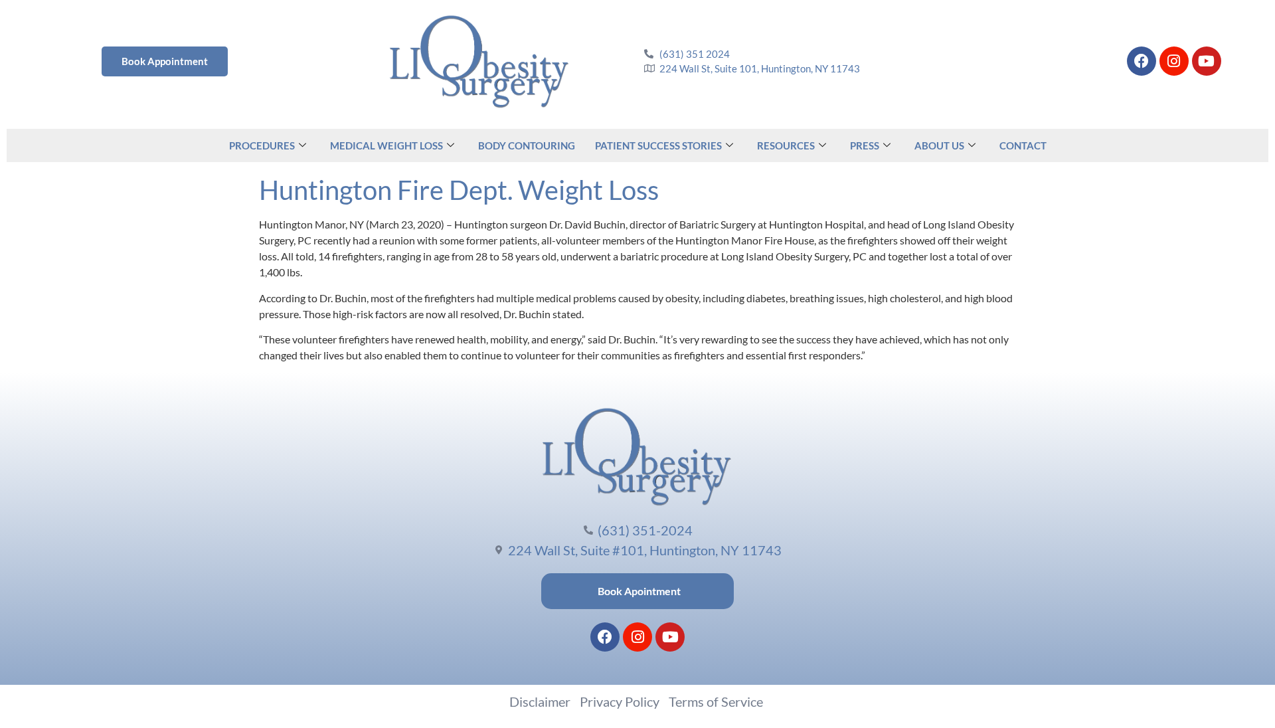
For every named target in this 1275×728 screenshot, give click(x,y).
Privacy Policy (619, 701)
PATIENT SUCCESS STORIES (658, 145)
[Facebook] (1141, 61)
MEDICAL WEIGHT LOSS (386, 145)
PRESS (864, 145)
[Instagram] (1174, 61)
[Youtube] (1206, 61)
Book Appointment (165, 61)
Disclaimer (539, 701)
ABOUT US (939, 145)
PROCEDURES (262, 145)
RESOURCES (786, 145)
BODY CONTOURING (526, 145)
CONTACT (1023, 145)
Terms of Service (716, 701)
